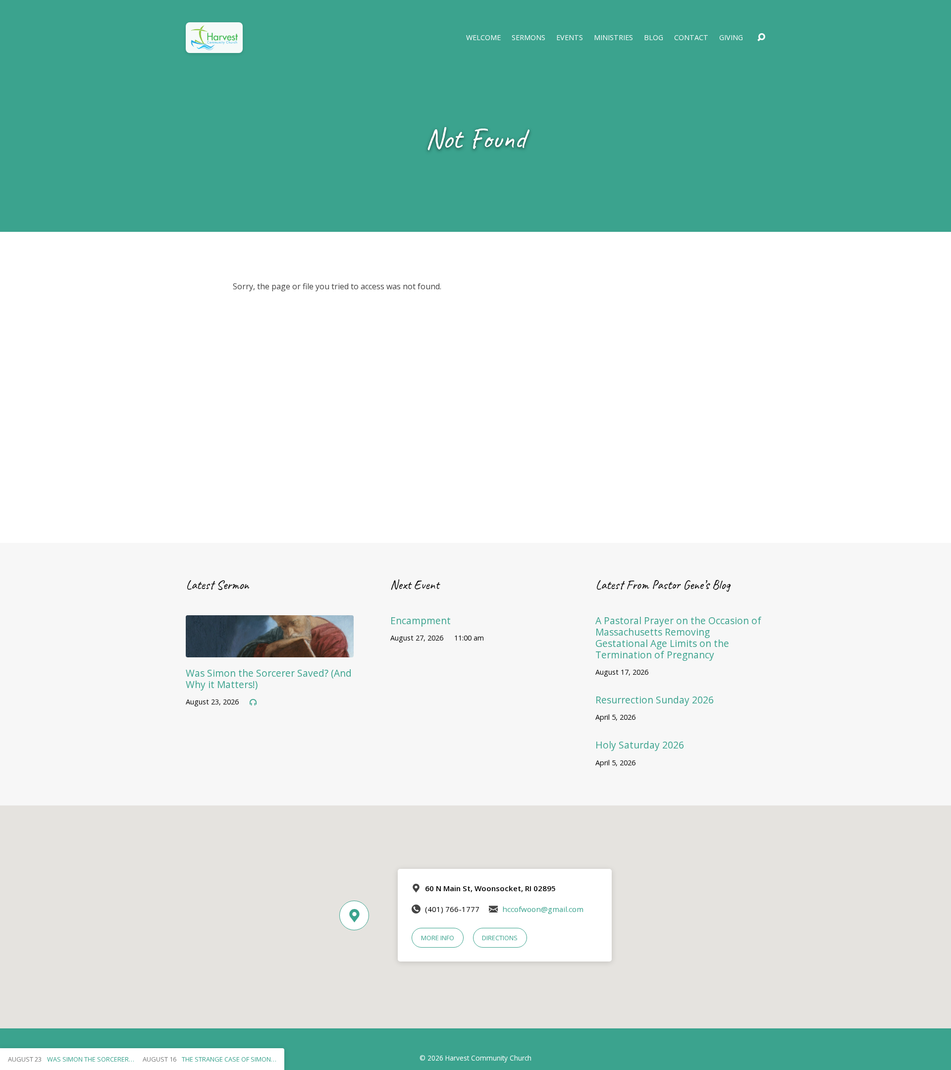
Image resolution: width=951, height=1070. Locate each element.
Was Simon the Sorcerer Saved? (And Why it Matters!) (269, 678)
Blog (653, 37)
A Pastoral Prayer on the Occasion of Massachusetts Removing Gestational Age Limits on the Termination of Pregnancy (678, 637)
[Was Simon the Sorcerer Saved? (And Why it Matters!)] (270, 649)
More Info (437, 937)
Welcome (483, 37)
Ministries (613, 37)
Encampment (420, 620)
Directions (500, 937)
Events (569, 37)
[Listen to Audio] (253, 702)
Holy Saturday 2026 (639, 744)
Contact (691, 37)
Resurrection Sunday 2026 (654, 699)
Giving (731, 37)
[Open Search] (761, 38)
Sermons (528, 37)
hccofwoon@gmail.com (542, 909)
